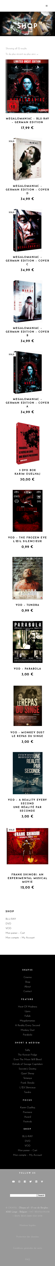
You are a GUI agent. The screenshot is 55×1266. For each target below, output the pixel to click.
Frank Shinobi (27, 1083)
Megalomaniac (27, 1021)
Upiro (27, 1011)
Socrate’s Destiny (27, 1069)
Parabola (27, 1035)
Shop (27, 982)
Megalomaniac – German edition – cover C (27, 261)
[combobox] (22, 54)
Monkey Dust (27, 1030)
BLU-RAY (11, 919)
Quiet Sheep (27, 1073)
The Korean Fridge (27, 1055)
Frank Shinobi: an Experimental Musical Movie (27, 878)
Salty (27, 1050)
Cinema (28, 977)
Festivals (27, 1121)
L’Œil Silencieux (27, 1087)
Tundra (27, 1092)
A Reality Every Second (27, 1025)
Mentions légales (28, 1225)
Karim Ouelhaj (27, 1107)
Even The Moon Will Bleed (28, 1059)
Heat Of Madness (27, 1006)
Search (41, 1195)
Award (27, 1117)
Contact (27, 991)
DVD (8, 923)
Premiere (27, 1112)
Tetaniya (27, 1078)
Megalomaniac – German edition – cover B (27, 332)
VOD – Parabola (27, 669)
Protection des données (27, 1237)
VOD (8, 928)
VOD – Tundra (27, 605)
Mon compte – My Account (20, 937)
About (27, 986)
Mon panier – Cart (15, 933)
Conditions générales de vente (27, 1248)
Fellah (27, 1016)
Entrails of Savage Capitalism (27, 1064)
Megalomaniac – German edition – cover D (27, 190)
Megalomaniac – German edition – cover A (27, 403)
